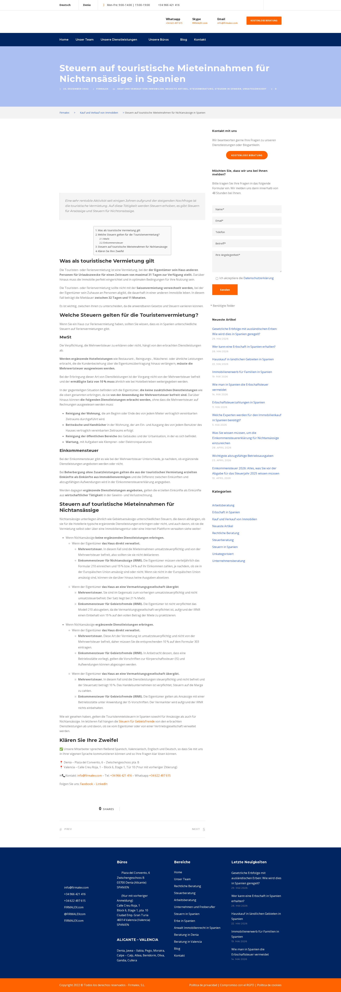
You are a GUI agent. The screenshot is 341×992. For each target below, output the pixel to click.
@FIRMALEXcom (74, 914)
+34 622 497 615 (174, 23)
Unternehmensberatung (228, 561)
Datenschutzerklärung (258, 278)
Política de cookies (269, 985)
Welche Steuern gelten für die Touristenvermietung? (129, 234)
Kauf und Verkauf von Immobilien (140, 89)
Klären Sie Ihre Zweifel (111, 251)
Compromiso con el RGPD (237, 985)
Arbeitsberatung (223, 505)
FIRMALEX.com (199, 23)
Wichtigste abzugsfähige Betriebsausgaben (242, 456)
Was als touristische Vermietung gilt (119, 230)
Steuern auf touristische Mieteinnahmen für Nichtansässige (132, 246)
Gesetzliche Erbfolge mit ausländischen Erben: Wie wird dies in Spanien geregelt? (256, 878)
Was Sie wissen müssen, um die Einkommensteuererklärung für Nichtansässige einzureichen (245, 438)
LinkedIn (101, 784)
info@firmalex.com (227, 23)
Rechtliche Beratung (225, 533)
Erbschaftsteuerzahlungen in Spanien (238, 402)
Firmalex (102, 89)
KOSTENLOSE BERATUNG (264, 20)
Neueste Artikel (176, 89)
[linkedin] (280, 5)
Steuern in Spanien (228, 89)
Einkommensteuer (113, 242)
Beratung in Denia (186, 935)
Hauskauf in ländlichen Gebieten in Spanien (243, 359)
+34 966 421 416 (121, 775)
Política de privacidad (203, 985)
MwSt (106, 238)
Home (64, 39)
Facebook (86, 784)
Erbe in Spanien (184, 921)
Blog (183, 39)
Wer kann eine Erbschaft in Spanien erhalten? (243, 346)
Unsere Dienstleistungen (119, 39)
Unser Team (85, 39)
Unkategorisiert (255, 89)
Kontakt (200, 39)
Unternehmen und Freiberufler (194, 907)
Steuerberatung (201, 89)
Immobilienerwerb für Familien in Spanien (242, 372)
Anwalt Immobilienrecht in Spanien (197, 928)
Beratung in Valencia (188, 942)
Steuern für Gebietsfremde (137, 721)
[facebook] (274, 5)
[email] (268, 5)
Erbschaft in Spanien (226, 512)
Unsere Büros (159, 39)
